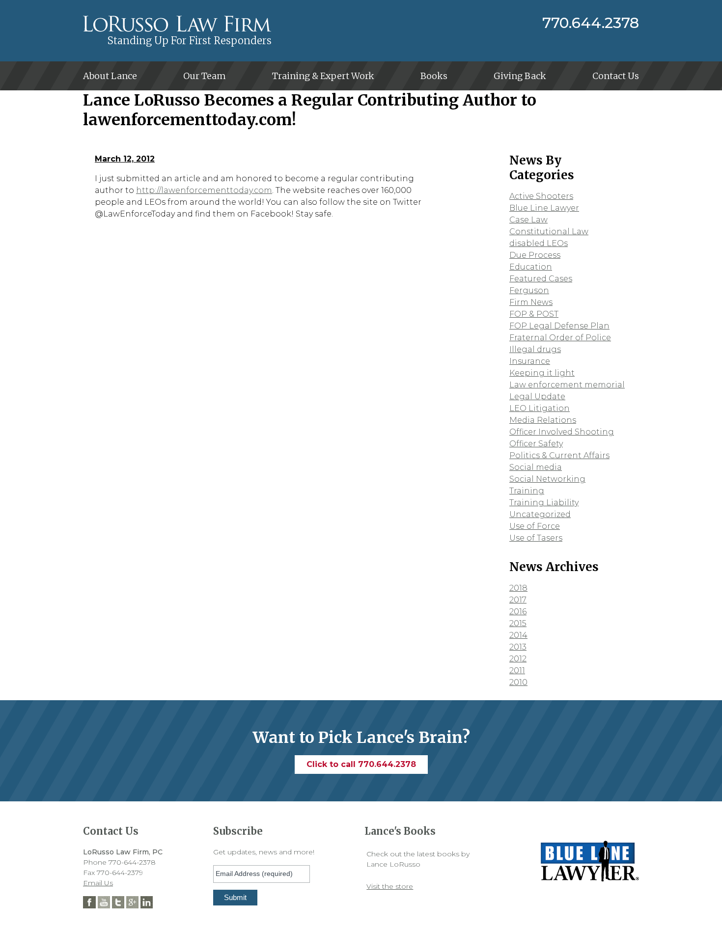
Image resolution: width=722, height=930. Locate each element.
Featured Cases (540, 278)
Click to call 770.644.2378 (361, 764)
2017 (518, 599)
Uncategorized (540, 514)
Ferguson (529, 290)
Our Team (204, 76)
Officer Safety (536, 443)
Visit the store (389, 886)
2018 (518, 588)
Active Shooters (541, 196)
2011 (517, 670)
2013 (518, 647)
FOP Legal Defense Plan (559, 325)
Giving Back (520, 76)
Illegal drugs (535, 349)
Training (526, 490)
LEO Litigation (539, 408)
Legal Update (537, 396)
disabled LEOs (538, 243)
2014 (518, 635)
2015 (518, 623)
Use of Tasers (535, 538)
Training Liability (544, 502)
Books (433, 76)
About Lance (110, 76)
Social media (535, 467)
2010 (518, 682)
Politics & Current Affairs (559, 455)
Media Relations (542, 420)
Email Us (98, 882)
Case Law (528, 219)
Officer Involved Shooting (561, 432)
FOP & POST (533, 314)
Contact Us (615, 76)
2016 (518, 611)
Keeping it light (542, 373)
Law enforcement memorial (567, 384)
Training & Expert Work (323, 76)
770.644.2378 (590, 23)
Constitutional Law (548, 231)
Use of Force (534, 526)
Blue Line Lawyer (544, 208)
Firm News (531, 302)
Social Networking (547, 479)
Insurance (529, 361)
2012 (518, 658)
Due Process (534, 255)
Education (530, 267)
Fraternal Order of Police (560, 337)
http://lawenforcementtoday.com (204, 190)
